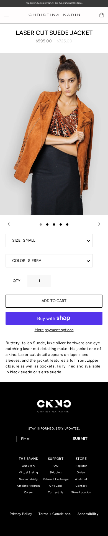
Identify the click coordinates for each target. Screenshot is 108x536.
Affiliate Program (28, 485)
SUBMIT (80, 438)
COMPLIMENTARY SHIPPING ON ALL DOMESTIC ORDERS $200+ (54, 3)
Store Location (81, 492)
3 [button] (54, 224)
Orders (81, 472)
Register (81, 466)
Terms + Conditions (54, 514)
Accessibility (88, 514)
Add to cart (54, 300)
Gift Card (55, 485)
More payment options (54, 330)
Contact (81, 485)
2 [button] (47, 224)
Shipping (56, 472)
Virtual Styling (28, 472)
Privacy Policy (21, 514)
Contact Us (55, 492)
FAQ (56, 466)
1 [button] (41, 224)
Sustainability (28, 479)
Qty (16, 281)
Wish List (81, 479)
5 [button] (67, 224)
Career (28, 492)
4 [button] (61, 224)
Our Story (28, 466)
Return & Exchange (56, 479)
